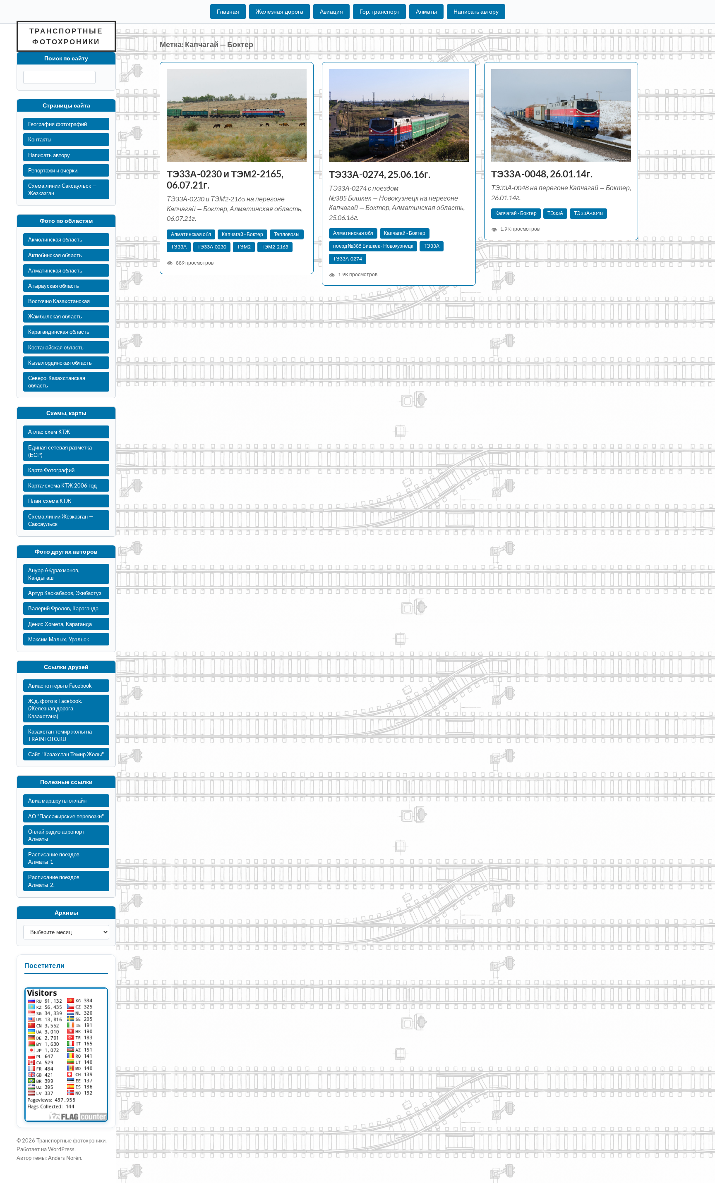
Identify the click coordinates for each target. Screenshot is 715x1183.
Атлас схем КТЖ (49, 431)
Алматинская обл (191, 234)
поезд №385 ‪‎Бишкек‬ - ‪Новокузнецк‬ (373, 246)
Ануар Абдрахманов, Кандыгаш (53, 574)
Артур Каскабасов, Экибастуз (64, 593)
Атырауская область (53, 285)
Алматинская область (55, 270)
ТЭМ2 (244, 247)
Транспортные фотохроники (66, 36)
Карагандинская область (58, 331)
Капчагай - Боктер (242, 234)
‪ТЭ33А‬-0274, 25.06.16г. (379, 174)
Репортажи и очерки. (53, 170)
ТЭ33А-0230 (211, 247)
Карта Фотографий (51, 470)
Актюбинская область (55, 255)
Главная (228, 11)
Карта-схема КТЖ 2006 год (62, 485)
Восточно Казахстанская (59, 301)
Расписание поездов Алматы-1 (53, 858)
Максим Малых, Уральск (58, 639)
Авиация (331, 11)
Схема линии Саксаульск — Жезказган (62, 189)
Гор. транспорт (379, 11)
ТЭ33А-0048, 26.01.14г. (542, 173)
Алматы (426, 11)
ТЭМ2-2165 (275, 247)
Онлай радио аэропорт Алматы (56, 835)
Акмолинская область (55, 239)
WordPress (61, 1149)
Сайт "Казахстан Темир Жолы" (66, 754)
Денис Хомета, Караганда (60, 624)
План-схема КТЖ (49, 500)
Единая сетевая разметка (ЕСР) (60, 451)
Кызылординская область (60, 362)
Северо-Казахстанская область (56, 382)
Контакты (39, 139)
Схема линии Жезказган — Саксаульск (61, 520)
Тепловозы (287, 234)
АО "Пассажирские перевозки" (66, 816)
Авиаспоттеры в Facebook (60, 685)
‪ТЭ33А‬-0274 (347, 259)
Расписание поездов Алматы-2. (53, 881)
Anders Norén (64, 1157)
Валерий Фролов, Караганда (63, 608)
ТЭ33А (179, 247)
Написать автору (476, 11)
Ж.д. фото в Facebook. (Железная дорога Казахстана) (55, 708)
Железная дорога (279, 11)
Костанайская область (56, 347)
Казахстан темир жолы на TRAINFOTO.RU (60, 735)
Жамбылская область (55, 316)
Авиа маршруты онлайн (57, 800)
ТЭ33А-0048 (588, 213)
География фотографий (57, 124)
